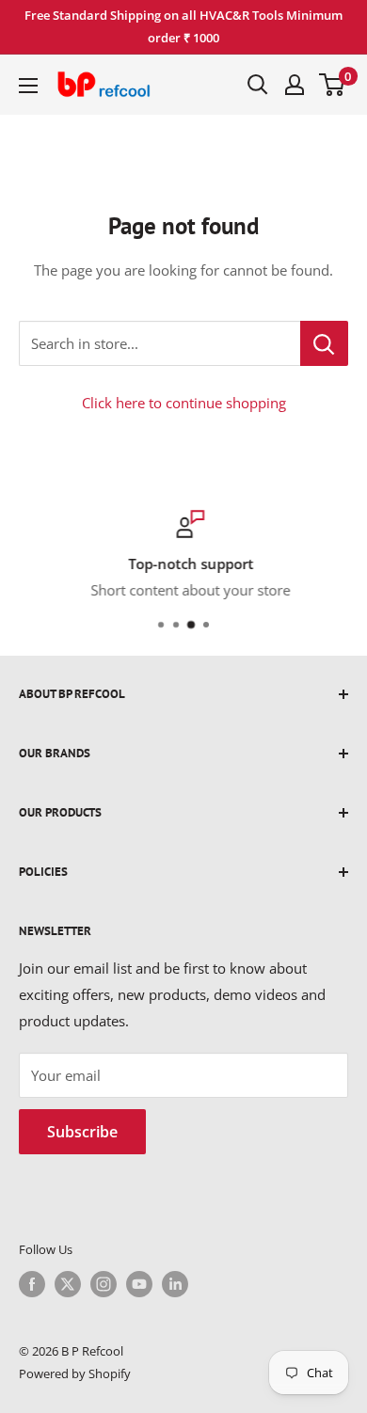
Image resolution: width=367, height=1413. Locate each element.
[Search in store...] (324, 343)
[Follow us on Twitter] (68, 1284)
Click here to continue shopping (184, 402)
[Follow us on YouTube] (139, 1284)
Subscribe (82, 1131)
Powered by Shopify (75, 1373)
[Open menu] (28, 85)
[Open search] (257, 84)
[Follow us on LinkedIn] (175, 1284)
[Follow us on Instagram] (103, 1284)
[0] (332, 84)
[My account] (294, 84)
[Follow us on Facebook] (32, 1284)
